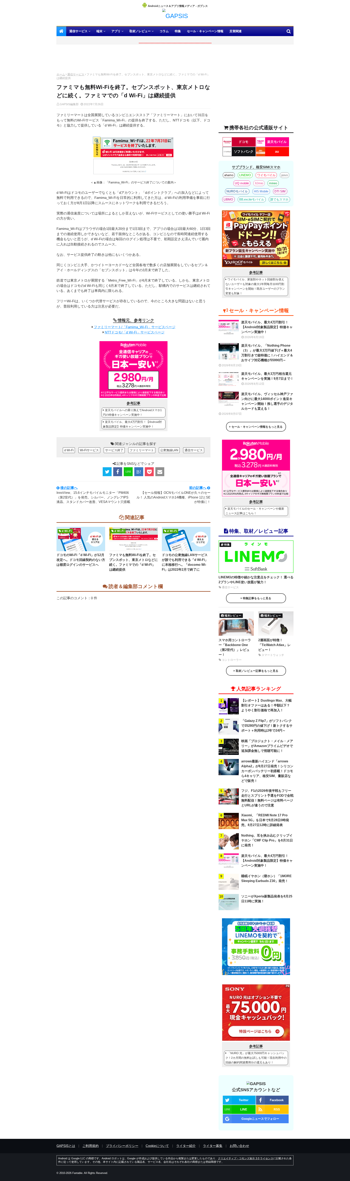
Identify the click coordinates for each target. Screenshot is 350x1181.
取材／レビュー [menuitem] (140, 31)
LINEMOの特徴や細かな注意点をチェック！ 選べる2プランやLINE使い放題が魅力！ (256, 579)
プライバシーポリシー (122, 1146)
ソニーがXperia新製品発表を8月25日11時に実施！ (266, 899)
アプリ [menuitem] (116, 31)
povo (284, 175)
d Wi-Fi (69, 450)
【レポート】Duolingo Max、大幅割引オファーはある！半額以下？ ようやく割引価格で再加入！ (266, 705)
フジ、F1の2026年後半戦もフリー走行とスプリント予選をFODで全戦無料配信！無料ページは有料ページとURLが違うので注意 (267, 798)
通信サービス (75, 74)
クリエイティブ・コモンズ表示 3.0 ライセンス (245, 1158)
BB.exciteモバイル (251, 199)
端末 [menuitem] (99, 31)
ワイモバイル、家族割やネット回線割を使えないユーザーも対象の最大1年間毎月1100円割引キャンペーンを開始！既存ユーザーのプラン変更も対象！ (255, 286)
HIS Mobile (261, 191)
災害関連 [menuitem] (235, 31)
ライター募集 (212, 1146)
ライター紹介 (186, 1146)
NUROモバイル (237, 191)
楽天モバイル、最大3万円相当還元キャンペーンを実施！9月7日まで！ (267, 376)
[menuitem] (61, 31)
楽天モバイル (277, 142)
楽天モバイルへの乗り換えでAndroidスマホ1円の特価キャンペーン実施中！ (132, 412)
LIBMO (228, 199)
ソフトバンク (243, 151)
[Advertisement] (133, 59)
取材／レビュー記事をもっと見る (257, 670)
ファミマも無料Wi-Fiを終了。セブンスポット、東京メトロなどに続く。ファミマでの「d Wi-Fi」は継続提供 (133, 562)
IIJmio (259, 183)
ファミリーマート (142, 450)
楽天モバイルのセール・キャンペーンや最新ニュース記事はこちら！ (254, 511)
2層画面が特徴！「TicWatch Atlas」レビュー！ (274, 645)
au (277, 151)
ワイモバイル (266, 175)
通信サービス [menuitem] (78, 31)
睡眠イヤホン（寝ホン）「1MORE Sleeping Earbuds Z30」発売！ (266, 878)
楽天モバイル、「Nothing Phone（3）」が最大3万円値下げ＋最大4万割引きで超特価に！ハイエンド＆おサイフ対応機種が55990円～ (267, 353)
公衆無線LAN (169, 450)
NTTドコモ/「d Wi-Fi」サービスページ (134, 332)
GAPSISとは (66, 1146)
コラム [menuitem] (164, 31)
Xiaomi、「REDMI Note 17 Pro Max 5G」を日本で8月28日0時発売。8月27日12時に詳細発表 (265, 820)
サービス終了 (114, 450)
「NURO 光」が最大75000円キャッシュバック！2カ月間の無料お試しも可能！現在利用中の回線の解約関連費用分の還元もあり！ (256, 1057)
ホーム (61, 74)
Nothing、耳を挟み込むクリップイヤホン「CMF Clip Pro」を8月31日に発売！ (267, 840)
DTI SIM (280, 191)
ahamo (228, 175)
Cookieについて (157, 1146)
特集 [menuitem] (178, 31)
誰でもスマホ (279, 199)
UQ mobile (242, 183)
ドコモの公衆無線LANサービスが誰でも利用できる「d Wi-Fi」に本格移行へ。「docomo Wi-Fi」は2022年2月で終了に (185, 562)
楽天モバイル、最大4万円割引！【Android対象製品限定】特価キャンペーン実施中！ (132, 424)
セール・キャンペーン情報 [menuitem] (205, 31)
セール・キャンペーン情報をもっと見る (257, 426)
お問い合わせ (239, 1146)
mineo (273, 183)
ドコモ (243, 142)
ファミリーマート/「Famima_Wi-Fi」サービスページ (134, 327)
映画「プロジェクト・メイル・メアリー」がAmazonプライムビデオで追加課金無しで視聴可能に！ (267, 745)
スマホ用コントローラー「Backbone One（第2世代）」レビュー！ (235, 647)
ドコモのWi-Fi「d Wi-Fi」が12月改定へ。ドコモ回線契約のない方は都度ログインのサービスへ (81, 559)
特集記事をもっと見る (257, 598)
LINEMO (245, 175)
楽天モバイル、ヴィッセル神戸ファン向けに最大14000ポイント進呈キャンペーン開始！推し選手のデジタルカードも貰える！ (267, 401)
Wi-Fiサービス (89, 450)
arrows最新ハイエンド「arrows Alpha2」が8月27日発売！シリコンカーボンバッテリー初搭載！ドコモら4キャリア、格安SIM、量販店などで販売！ (267, 771)
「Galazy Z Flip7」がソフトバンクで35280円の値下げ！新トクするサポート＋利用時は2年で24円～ (266, 725)
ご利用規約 (90, 1146)
